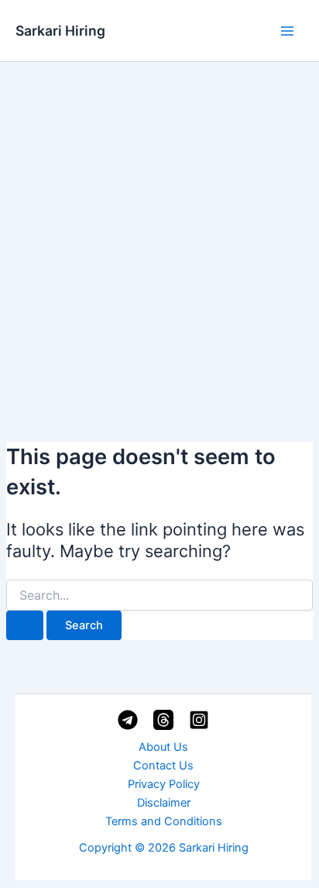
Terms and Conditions (163, 821)
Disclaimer (163, 803)
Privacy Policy (164, 784)
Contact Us (163, 766)
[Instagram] (199, 720)
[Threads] (163, 720)
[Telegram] (128, 720)
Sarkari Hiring (60, 30)
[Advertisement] (159, 229)
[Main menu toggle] (287, 31)
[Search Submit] (24, 626)
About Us (163, 747)
